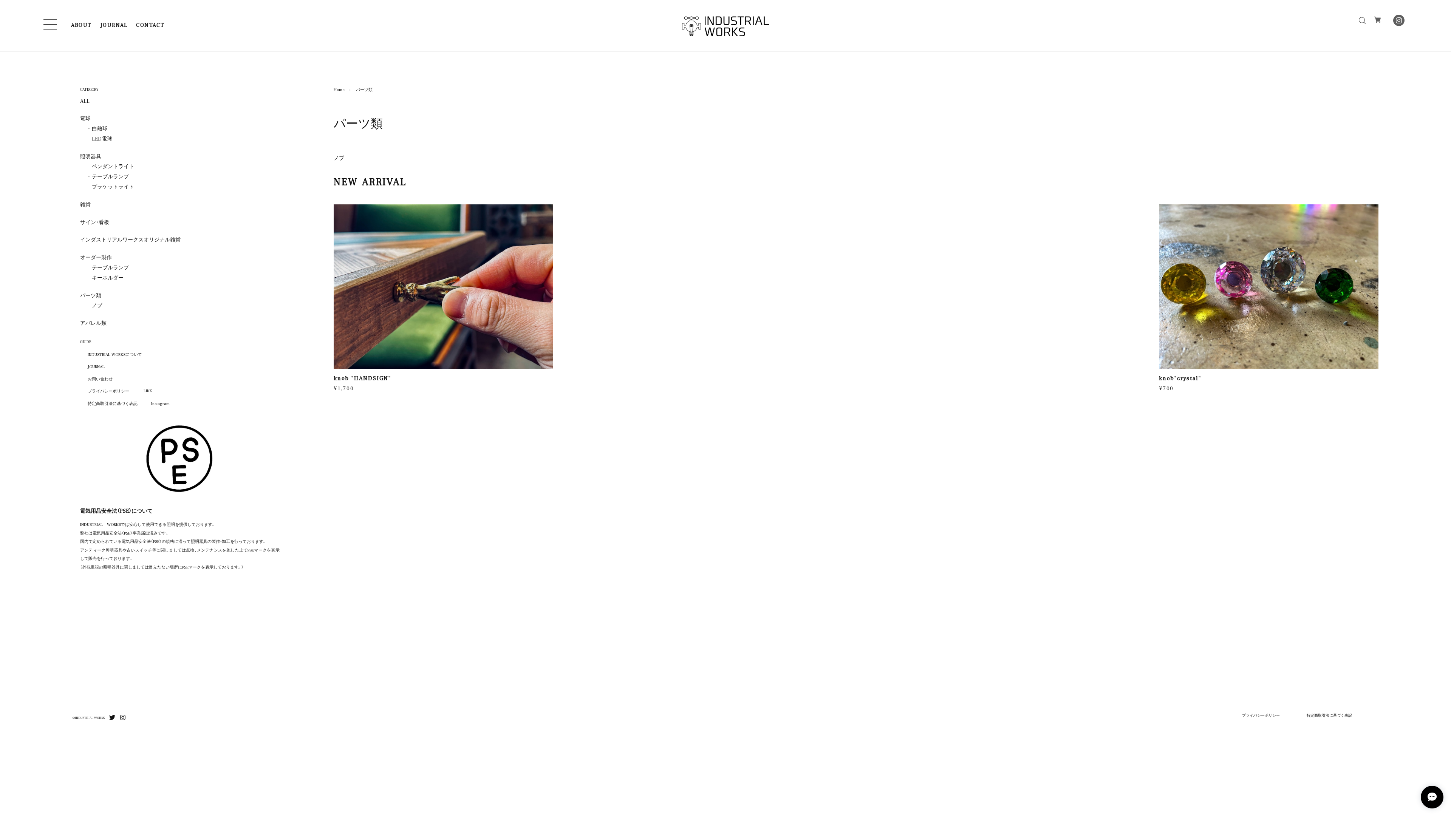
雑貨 (85, 204)
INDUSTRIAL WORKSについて (115, 354)
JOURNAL (114, 24)
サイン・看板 (94, 222)
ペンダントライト (113, 166)
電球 (85, 118)
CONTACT (150, 24)
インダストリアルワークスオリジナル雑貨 (130, 239)
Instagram (160, 403)
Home (339, 89)
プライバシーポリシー (108, 391)
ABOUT (81, 24)
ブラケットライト (113, 186)
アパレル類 (93, 323)
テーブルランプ (110, 176)
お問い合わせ (100, 379)
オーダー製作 (96, 257)
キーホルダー (108, 277)
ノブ (339, 157)
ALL (85, 100)
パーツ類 (90, 295)
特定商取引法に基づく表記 (113, 403)
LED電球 (102, 138)
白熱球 (100, 128)
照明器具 (90, 156)
